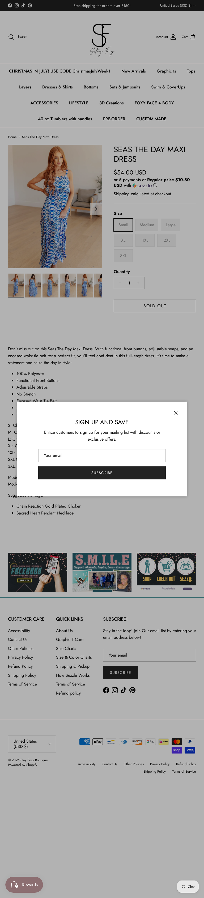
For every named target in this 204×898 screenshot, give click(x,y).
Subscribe (102, 472)
